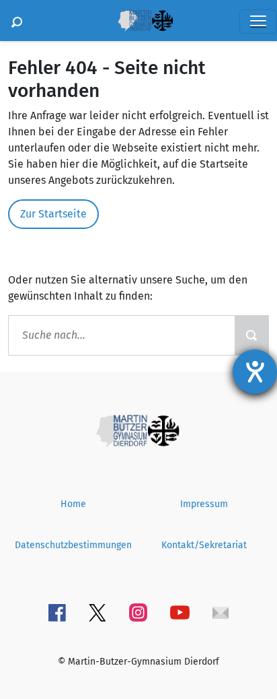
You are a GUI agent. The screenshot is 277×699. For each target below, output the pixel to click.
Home (73, 504)
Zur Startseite (53, 213)
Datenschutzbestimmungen (73, 545)
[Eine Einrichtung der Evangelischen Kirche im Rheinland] (146, 20)
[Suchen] (17, 20)
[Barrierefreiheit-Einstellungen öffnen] (255, 372)
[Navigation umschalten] (258, 21)
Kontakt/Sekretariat (204, 545)
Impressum (204, 504)
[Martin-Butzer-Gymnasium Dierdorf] (138, 430)
